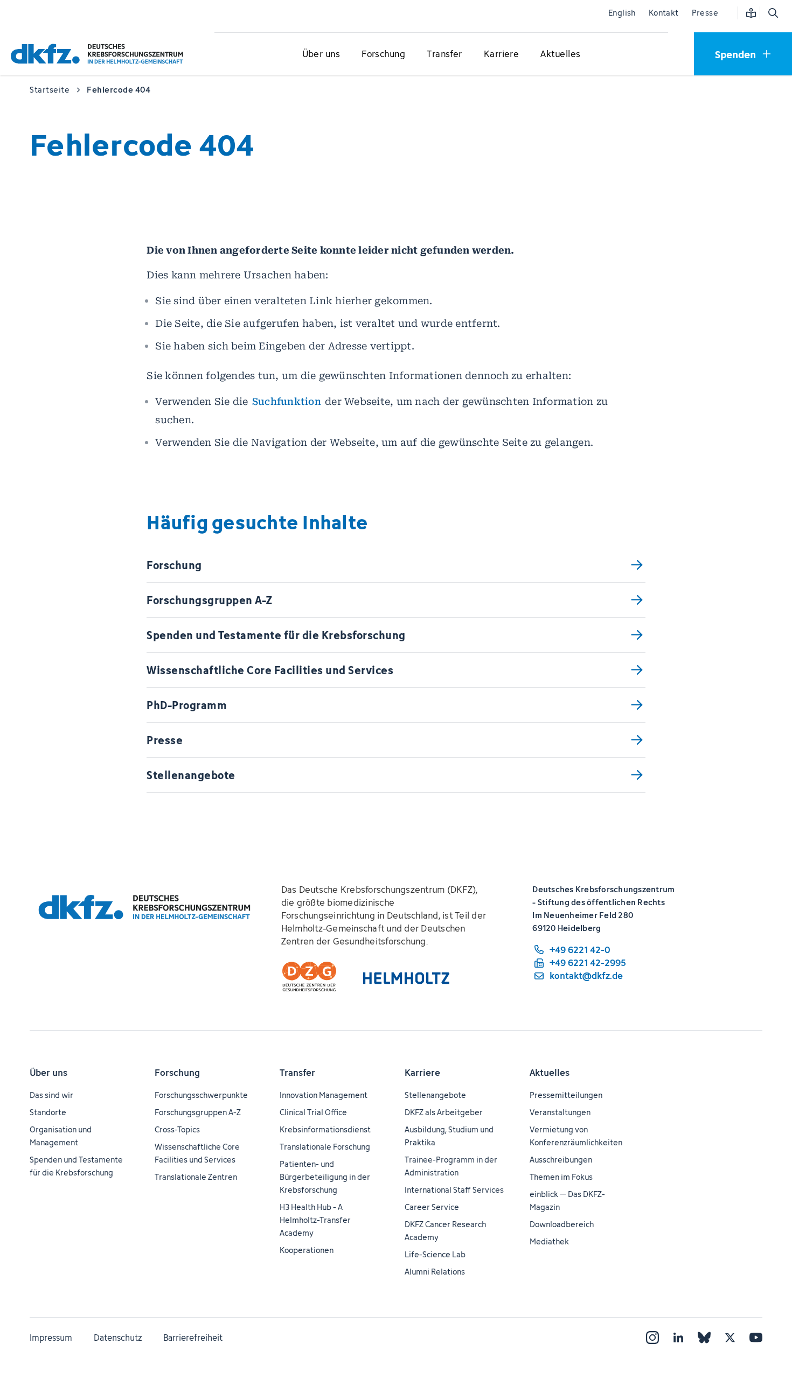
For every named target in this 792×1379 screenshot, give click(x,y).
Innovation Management (323, 1095)
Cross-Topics (177, 1129)
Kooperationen (307, 1250)
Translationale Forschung (325, 1146)
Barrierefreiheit (193, 1337)
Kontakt (664, 12)
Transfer (297, 1073)
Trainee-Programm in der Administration (451, 1166)
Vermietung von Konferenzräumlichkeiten (576, 1136)
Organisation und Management (61, 1136)
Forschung (177, 1073)
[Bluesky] (704, 1337)
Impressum (51, 1337)
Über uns (48, 1073)
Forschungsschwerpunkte (201, 1095)
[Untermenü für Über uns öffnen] (321, 54)
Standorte (48, 1112)
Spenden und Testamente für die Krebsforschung (76, 1166)
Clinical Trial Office (313, 1112)
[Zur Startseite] (100, 53)
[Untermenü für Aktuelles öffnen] (560, 54)
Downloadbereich (562, 1224)
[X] (730, 1337)
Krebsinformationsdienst (325, 1129)
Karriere (422, 1073)
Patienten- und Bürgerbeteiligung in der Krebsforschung (325, 1177)
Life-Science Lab (435, 1254)
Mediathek (549, 1241)
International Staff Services (454, 1190)
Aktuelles (549, 1073)
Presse (705, 12)
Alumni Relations (435, 1271)
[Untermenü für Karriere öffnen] (502, 54)
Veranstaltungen (560, 1112)
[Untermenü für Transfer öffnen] (444, 54)
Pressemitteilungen (566, 1095)
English (622, 12)
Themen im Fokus (561, 1177)
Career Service (432, 1207)
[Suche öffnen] (772, 13)
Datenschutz (118, 1337)
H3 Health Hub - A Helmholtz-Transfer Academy (315, 1220)
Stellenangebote (435, 1095)
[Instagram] (652, 1337)
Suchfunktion (286, 401)
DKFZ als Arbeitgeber (444, 1112)
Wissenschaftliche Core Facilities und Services (197, 1153)
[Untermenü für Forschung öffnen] (384, 54)
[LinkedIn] (678, 1337)
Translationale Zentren (196, 1177)
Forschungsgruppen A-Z (198, 1112)
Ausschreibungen (561, 1159)
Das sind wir (51, 1095)
